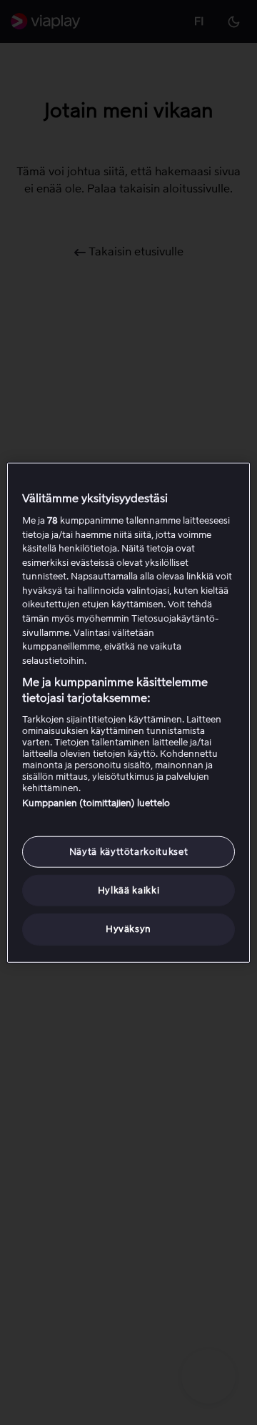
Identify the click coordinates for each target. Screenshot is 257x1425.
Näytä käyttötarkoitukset (128, 851)
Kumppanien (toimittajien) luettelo (96, 803)
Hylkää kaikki (128, 890)
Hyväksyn (128, 929)
